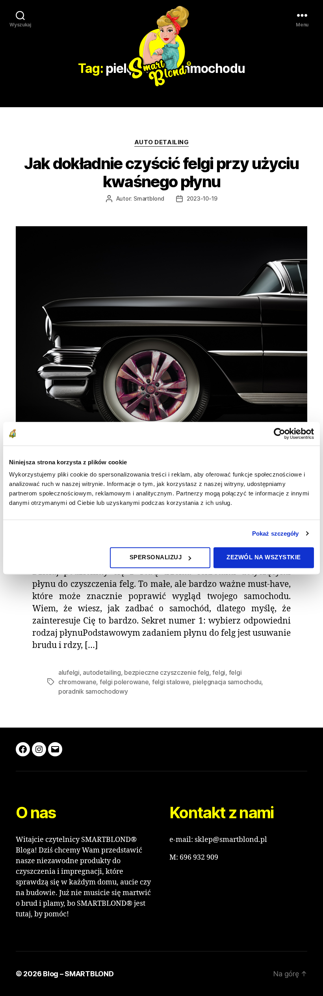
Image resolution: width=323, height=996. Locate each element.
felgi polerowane (124, 682)
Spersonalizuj (156, 557)
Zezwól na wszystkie (263, 557)
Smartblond (149, 198)
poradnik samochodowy (93, 691)
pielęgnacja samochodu (227, 682)
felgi (218, 672)
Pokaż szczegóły (275, 533)
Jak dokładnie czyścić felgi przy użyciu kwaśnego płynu (161, 172)
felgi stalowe (170, 682)
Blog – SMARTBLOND (78, 974)
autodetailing (102, 672)
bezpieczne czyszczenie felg (166, 672)
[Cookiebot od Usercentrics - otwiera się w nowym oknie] (279, 433)
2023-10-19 (202, 198)
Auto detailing (161, 142)
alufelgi (69, 672)
